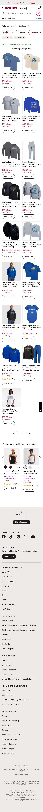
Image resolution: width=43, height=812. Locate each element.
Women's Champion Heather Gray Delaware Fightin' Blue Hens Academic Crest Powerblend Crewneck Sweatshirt (31, 244)
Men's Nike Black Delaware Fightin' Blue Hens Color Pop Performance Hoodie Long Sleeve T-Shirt (10, 244)
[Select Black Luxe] (5, 467)
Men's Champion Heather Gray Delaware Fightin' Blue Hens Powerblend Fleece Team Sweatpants (31, 164)
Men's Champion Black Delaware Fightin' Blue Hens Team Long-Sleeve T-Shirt (11, 204)
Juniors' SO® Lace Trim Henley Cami (30, 472)
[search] (4, 13)
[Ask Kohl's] (38, 13)
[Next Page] (26, 433)
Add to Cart (8, 88)
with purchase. (21, 3)
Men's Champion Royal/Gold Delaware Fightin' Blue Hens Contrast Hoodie (10, 285)
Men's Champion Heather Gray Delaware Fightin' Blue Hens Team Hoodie (31, 204)
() (14, 379)
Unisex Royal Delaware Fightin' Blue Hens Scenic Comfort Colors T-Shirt (11, 75)
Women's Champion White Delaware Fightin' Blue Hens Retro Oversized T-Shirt (11, 411)
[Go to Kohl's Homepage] (11, 8)
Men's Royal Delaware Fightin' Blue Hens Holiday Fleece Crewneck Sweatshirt (31, 118)
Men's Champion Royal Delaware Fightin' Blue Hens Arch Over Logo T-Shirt (31, 285)
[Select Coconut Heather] (30, 467)
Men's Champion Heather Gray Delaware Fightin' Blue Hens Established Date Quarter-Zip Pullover (11, 164)
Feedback (41, 407)
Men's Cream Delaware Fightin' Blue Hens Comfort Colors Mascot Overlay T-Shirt (31, 75)
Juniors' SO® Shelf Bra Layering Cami (11, 472)
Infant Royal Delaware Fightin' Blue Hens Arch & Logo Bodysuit (31, 328)
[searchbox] (17, 13)
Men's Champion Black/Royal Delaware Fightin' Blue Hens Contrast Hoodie (10, 328)
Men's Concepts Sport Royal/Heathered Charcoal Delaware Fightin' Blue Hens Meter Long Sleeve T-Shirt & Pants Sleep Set (31, 368)
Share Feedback (21, 522)
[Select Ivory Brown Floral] (25, 467)
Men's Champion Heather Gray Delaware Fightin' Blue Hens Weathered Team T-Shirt (11, 118)
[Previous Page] (13, 433)
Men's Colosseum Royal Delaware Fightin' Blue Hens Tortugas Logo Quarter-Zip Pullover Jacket (11, 368)
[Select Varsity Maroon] (10, 467)
